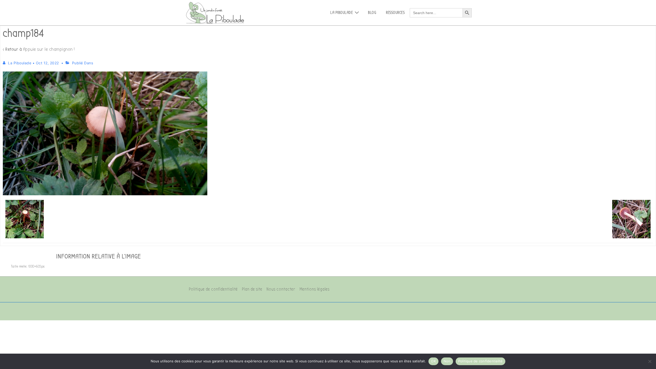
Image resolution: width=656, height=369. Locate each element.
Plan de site (252, 289)
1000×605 (34, 266)
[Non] (649, 361)
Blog (372, 12)
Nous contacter (280, 289)
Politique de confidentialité (213, 289)
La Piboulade (341, 12)
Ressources (395, 12)
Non (447, 361)
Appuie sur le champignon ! (49, 49)
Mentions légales (315, 289)
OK (433, 361)
